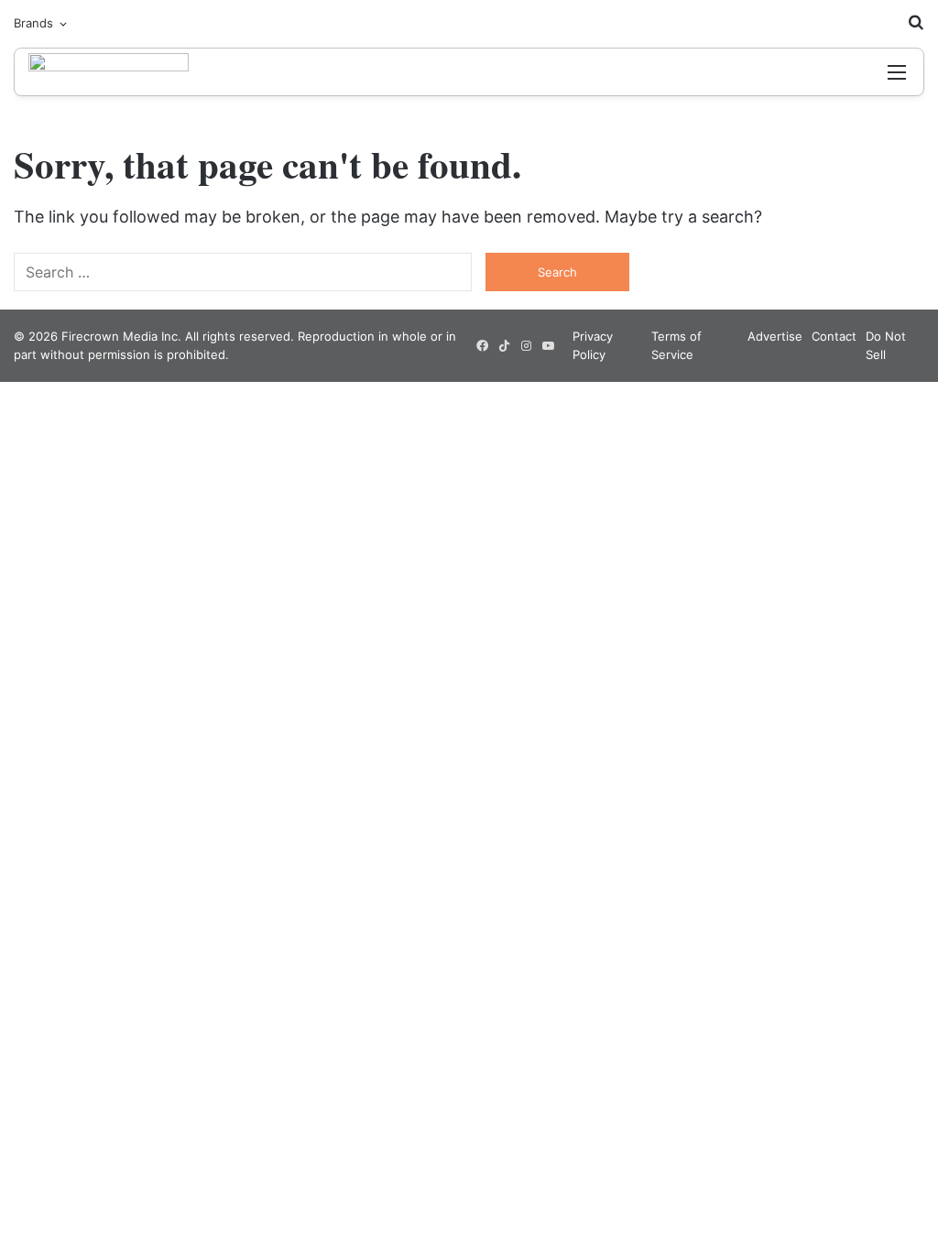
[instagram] (526, 346)
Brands (33, 23)
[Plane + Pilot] (108, 72)
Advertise (774, 336)
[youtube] (548, 346)
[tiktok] (504, 346)
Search (557, 272)
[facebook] (482, 346)
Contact (834, 336)
